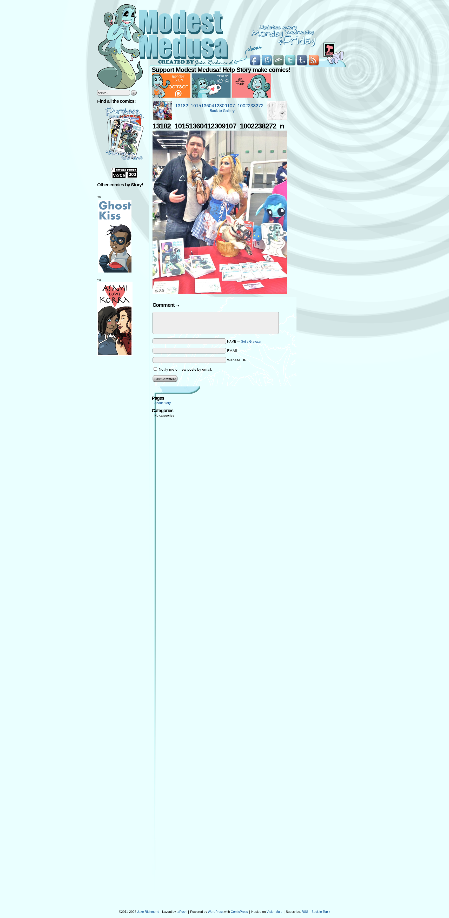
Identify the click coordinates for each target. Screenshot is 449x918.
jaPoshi (182, 912)
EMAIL (232, 351)
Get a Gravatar (251, 341)
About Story (162, 403)
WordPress (215, 912)
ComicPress (239, 912)
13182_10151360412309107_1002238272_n (222, 105)
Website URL (238, 360)
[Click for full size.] (220, 293)
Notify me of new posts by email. (185, 369)
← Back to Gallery (220, 110)
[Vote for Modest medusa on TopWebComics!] (124, 177)
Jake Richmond (148, 912)
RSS (305, 912)
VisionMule (274, 912)
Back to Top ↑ (321, 912)
